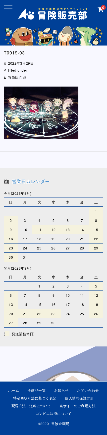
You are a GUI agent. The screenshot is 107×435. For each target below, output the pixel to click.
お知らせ (61, 390)
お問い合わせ (88, 390)
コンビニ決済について (54, 413)
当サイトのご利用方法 (77, 405)
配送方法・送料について (31, 405)
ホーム (13, 390)
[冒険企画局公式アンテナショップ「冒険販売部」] (53, 16)
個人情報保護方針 (79, 397)
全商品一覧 (37, 390)
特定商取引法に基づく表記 (34, 397)
